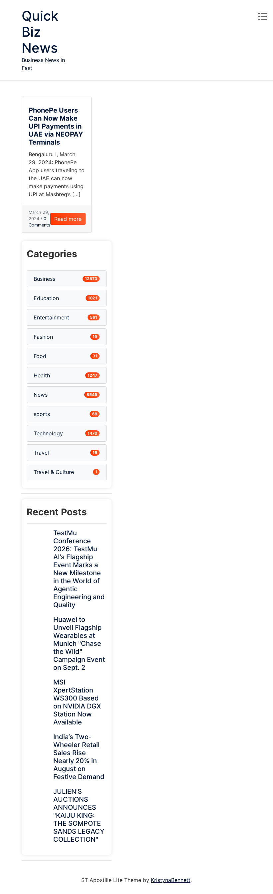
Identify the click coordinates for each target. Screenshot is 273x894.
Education (46, 298)
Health (42, 375)
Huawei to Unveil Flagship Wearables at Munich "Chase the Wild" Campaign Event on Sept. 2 (79, 643)
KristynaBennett (170, 880)
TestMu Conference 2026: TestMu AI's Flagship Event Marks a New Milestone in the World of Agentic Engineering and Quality (79, 569)
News (41, 394)
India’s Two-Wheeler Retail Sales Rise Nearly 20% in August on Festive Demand (79, 757)
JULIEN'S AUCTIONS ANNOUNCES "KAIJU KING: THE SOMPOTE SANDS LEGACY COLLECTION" (79, 815)
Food (40, 356)
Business (44, 278)
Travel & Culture (54, 472)
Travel (41, 452)
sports (42, 414)
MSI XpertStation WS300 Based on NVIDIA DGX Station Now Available (77, 702)
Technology (48, 433)
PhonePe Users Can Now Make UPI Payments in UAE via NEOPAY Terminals (56, 126)
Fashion (43, 336)
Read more (68, 219)
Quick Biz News (40, 32)
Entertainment (51, 317)
